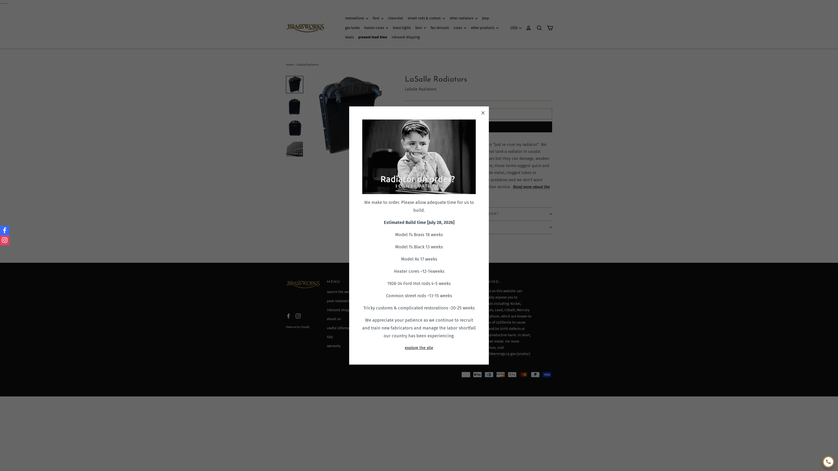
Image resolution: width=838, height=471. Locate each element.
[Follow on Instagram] (4, 240)
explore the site (419, 347)
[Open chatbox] (828, 462)
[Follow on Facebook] (4, 231)
